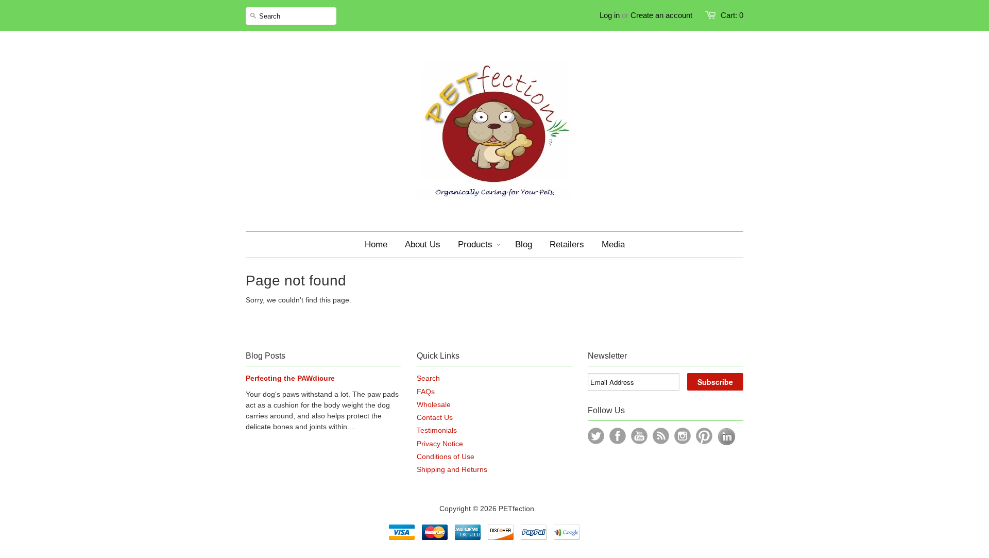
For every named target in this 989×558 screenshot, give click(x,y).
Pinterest (704, 436)
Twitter (596, 436)
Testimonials (437, 430)
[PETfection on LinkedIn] (727, 443)
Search (428, 378)
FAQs (426, 391)
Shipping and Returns (452, 469)
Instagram (682, 436)
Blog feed (661, 436)
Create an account (661, 15)
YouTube (639, 436)
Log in (610, 15)
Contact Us (435, 417)
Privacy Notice (440, 443)
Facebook (617, 436)
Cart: (732, 15)
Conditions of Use (445, 456)
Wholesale (434, 404)
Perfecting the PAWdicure (290, 378)
